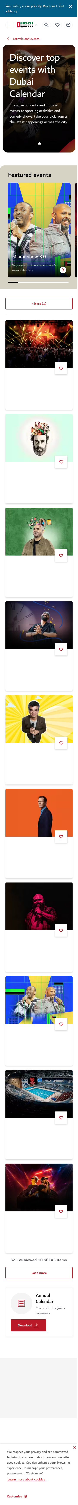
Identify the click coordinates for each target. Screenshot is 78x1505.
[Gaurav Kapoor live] (37, 528)
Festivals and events (25, 38)
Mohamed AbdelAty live (28, 930)
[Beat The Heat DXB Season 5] (37, 345)
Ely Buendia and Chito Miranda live (36, 1204)
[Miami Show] (37, 985)
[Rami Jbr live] (37, 436)
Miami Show (19, 1021)
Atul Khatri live (21, 747)
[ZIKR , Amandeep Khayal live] (37, 619)
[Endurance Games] (37, 1076)
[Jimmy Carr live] (37, 802)
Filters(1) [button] (37, 306)
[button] (17, 1496)
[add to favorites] (58, 368)
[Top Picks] (54, 24)
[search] (43, 25)
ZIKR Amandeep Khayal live (30, 656)
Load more (37, 1252)
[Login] (65, 24)
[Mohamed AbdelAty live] (37, 893)
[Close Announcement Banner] (67, 6)
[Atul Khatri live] (37, 710)
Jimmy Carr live (22, 838)
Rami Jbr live (20, 473)
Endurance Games (24, 1113)
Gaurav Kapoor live (24, 564)
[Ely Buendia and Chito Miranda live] (37, 1168)
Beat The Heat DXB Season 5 (32, 382)
